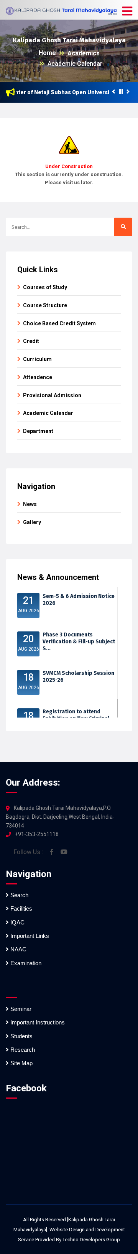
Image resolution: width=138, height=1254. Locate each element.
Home (47, 53)
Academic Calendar (75, 63)
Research (22, 1049)
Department (38, 431)
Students (21, 1036)
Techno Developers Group (91, 1239)
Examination (25, 963)
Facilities (20, 908)
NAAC (17, 949)
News (30, 504)
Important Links (29, 936)
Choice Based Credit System (59, 323)
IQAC (17, 922)
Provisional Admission (52, 395)
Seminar (20, 1009)
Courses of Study (45, 287)
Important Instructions (37, 1022)
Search (18, 895)
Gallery (32, 522)
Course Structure (45, 305)
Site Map (21, 1063)
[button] (127, 11)
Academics (83, 53)
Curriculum (37, 359)
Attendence (37, 377)
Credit (31, 341)
